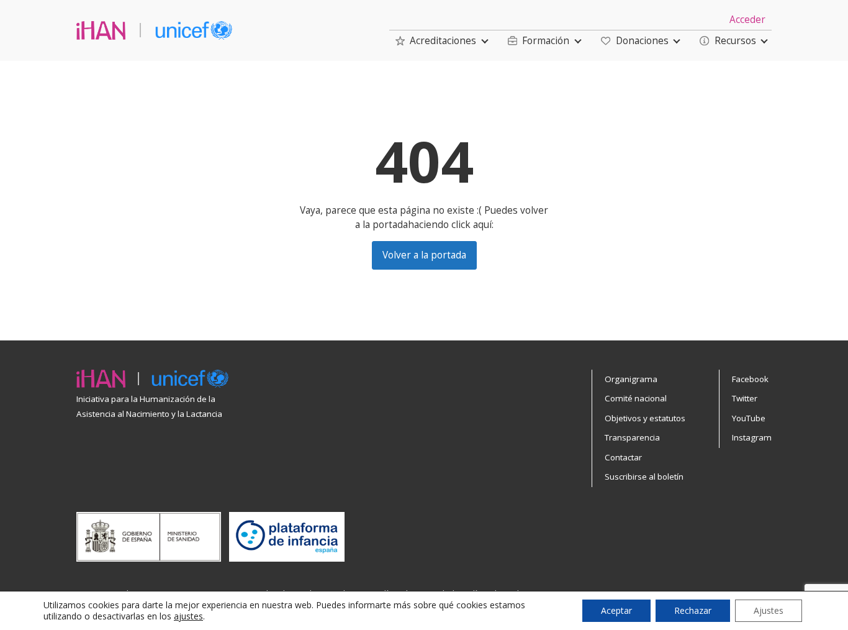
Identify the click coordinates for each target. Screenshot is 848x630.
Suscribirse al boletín (644, 476)
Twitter (744, 398)
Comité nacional (636, 398)
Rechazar (692, 610)
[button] (435, 40)
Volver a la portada (424, 255)
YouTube (748, 418)
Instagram (752, 437)
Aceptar (616, 610)
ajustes (188, 616)
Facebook (750, 379)
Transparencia (632, 437)
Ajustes (768, 610)
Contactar (623, 457)
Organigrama (631, 379)
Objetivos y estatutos (645, 418)
